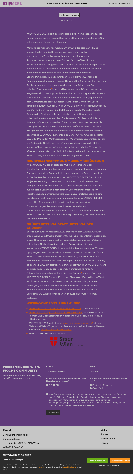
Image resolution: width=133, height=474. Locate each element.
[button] (97, 460)
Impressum (102, 465)
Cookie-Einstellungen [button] (69, 467)
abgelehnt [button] (42, 467)
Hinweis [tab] (7, 460)
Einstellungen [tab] (17, 460)
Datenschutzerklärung (113, 465)
